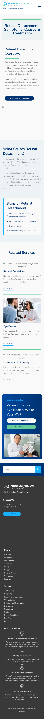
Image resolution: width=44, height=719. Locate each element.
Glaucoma (8, 609)
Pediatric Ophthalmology (14, 603)
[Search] (38, 469)
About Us (8, 564)
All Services (9, 591)
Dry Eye (7, 618)
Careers (7, 570)
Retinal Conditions (14, 271)
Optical (7, 612)
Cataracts (8, 594)
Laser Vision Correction (13, 597)
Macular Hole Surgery (16, 362)
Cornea (7, 621)
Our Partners (9, 561)
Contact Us (8, 576)
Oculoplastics (9, 600)
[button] (39, 7)
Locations (8, 557)
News (6, 567)
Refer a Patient (10, 573)
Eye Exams (9, 326)
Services (7, 554)
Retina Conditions (11, 615)
